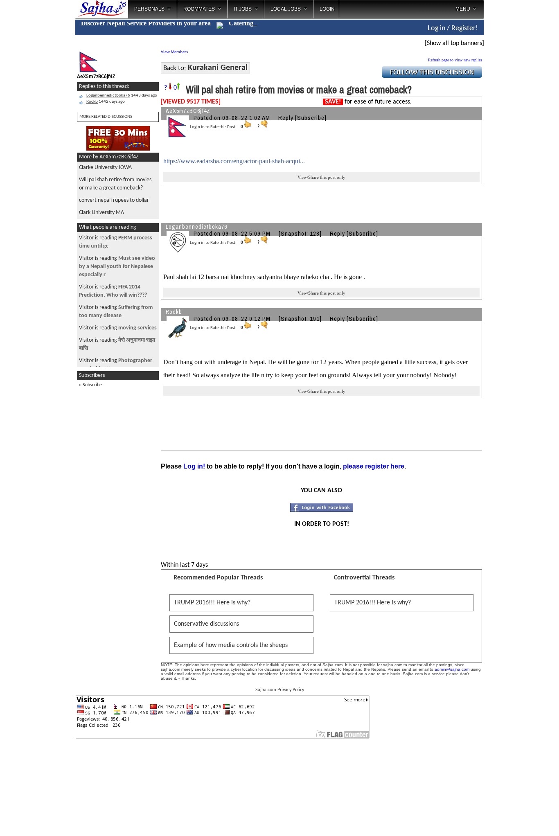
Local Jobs (285, 9)
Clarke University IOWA (105, 167)
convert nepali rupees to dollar (114, 200)
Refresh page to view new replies (455, 60)
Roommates (199, 9)
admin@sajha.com (452, 669)
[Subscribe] (311, 117)
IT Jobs (243, 9)
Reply (285, 117)
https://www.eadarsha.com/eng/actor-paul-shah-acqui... (234, 161)
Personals (149, 9)
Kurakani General (218, 68)
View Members (174, 52)
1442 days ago (105, 101)
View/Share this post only (321, 177)
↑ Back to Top (520, 819)
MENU (462, 9)
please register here (373, 466)
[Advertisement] (518, 131)
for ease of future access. (368, 102)
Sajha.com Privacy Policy (279, 689)
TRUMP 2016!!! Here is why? (212, 602)
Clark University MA (101, 213)
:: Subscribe (90, 385)
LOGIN (327, 9)
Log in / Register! (453, 28)
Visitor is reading (117, 266)
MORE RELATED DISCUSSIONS (105, 117)
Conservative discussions (206, 624)
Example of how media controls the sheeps (231, 645)
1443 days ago (121, 95)
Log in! (194, 466)
